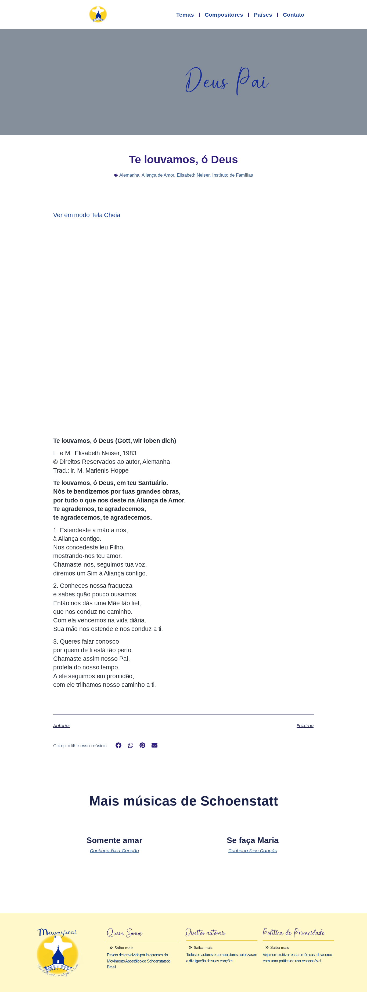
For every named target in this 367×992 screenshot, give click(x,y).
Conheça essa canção (114, 851)
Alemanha (129, 175)
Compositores (224, 15)
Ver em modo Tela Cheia (86, 214)
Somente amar (114, 840)
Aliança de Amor (158, 175)
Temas (185, 15)
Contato (293, 15)
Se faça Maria (253, 840)
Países (263, 15)
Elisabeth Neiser (193, 175)
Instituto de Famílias (232, 175)
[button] (119, 745)
